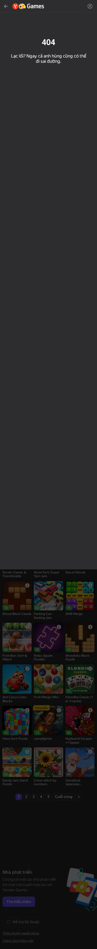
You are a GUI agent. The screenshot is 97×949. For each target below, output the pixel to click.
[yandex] (28, 6)
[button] (48, 474)
